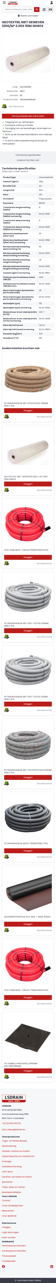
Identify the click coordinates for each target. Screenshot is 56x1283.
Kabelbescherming (11, 1166)
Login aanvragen (10, 1232)
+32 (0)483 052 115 (11, 1123)
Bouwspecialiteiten (11, 1192)
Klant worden (9, 1237)
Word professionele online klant (28, 116)
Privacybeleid (9, 1255)
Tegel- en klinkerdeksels (14, 1140)
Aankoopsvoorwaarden (14, 1250)
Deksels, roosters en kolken (16, 1151)
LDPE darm (7, 1171)
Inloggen (28, 410)
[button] (4, 3)
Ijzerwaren (7, 1181)
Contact (6, 1200)
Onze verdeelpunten (12, 1205)
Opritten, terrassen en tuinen (17, 1176)
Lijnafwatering (9, 1145)
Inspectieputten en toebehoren (18, 1156)
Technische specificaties (28, 155)
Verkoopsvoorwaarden (14, 1245)
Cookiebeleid (8, 1261)
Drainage (6, 1161)
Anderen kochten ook (28, 160)
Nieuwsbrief (8, 1210)
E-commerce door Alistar (28, 1280)
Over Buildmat (9, 1215)
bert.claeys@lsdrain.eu (13, 1129)
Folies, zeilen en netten (13, 1187)
